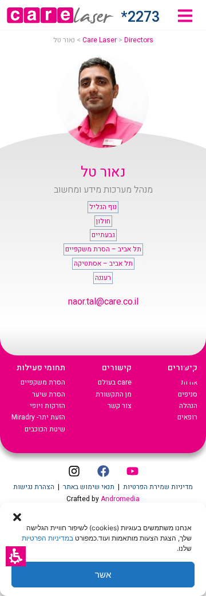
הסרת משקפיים (43, 382)
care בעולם (115, 382)
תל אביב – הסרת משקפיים (103, 249)
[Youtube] (132, 471)
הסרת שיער (48, 394)
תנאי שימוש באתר (88, 487)
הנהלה (188, 406)
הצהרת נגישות (33, 487)
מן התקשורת (114, 394)
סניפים (187, 394)
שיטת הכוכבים (45, 429)
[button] (16, 556)
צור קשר (120, 406)
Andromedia (120, 499)
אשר (103, 574)
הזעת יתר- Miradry (38, 417)
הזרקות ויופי (47, 406)
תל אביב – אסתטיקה (103, 263)
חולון (103, 221)
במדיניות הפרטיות (47, 538)
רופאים (187, 417)
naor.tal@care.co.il (103, 302)
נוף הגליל (103, 207)
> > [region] (103, 40)
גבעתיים (103, 235)
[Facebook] (103, 471)
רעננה (103, 278)
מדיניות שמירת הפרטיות (158, 487)
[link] (185, 15)
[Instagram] (74, 471)
